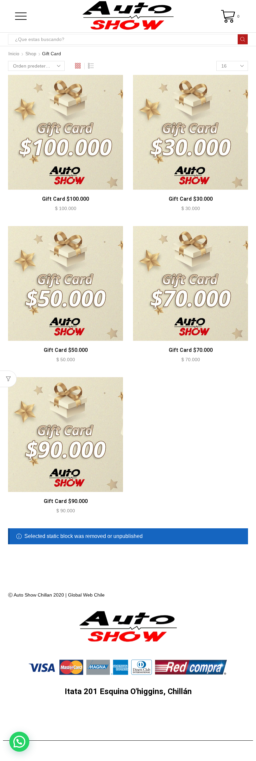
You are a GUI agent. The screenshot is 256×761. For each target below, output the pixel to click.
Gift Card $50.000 (66, 350)
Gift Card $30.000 (191, 199)
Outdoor (128, 732)
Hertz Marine (87, 715)
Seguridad (165, 715)
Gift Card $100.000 (65, 199)
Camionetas (213, 715)
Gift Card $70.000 (191, 350)
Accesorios (85, 732)
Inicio (13, 53)
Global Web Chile (86, 595)
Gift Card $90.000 (66, 501)
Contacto (169, 732)
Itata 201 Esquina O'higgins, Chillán (128, 691)
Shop (30, 53)
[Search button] (243, 39)
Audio (44, 715)
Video (126, 715)
